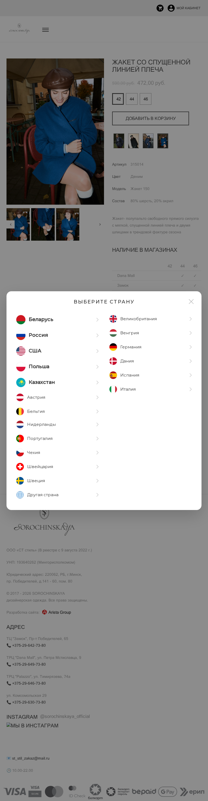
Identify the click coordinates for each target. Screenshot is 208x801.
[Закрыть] (191, 301)
